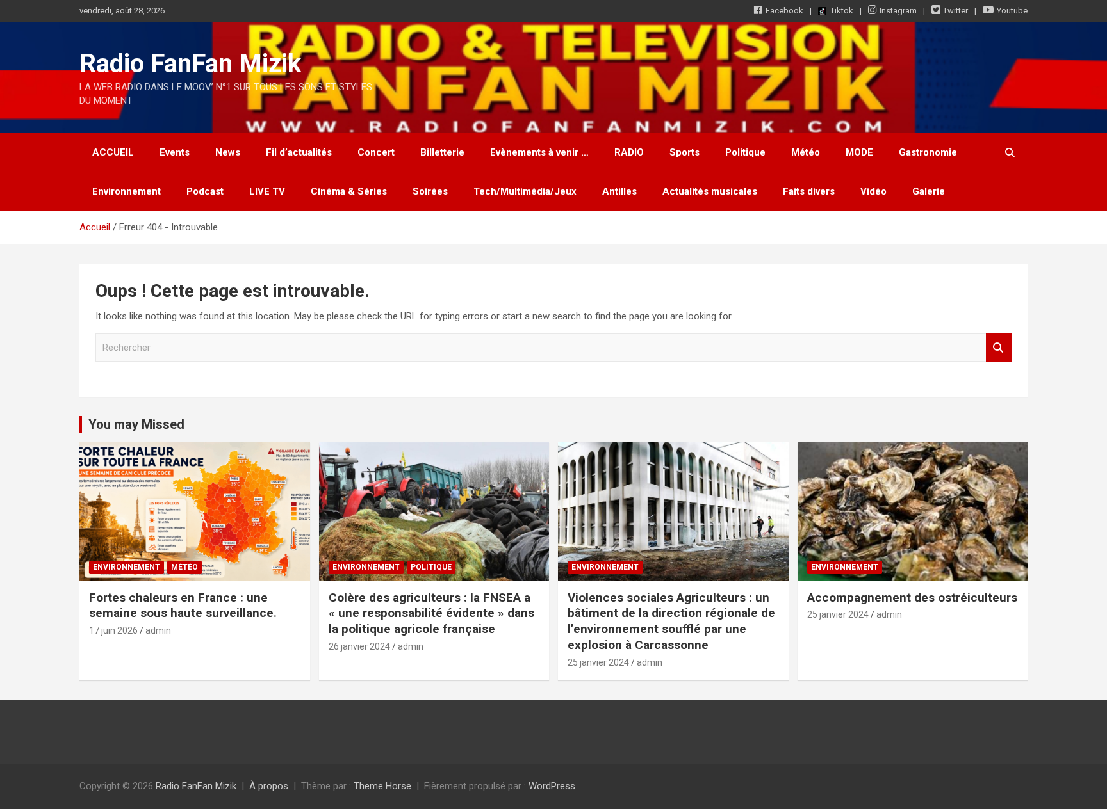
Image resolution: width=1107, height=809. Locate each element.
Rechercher (999, 347)
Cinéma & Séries (349, 191)
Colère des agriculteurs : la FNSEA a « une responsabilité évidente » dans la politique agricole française (431, 613)
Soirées (430, 191)
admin (158, 630)
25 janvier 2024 (598, 662)
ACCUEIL (113, 152)
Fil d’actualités (299, 152)
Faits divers (809, 191)
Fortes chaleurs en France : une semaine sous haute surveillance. (183, 605)
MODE (859, 152)
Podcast (205, 191)
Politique (745, 152)
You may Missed (136, 424)
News (227, 152)
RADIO (629, 152)
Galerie (928, 191)
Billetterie (442, 152)
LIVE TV (267, 191)
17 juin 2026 (113, 630)
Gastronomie (928, 152)
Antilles (619, 191)
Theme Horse (382, 786)
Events (175, 152)
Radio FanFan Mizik (190, 64)
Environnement (126, 191)
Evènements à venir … (539, 152)
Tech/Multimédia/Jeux (525, 191)
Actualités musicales (709, 191)
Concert (376, 152)
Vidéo (873, 191)
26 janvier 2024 (359, 646)
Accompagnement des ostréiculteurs (912, 597)
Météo (805, 152)
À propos (268, 786)
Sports (684, 152)
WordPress (552, 786)
